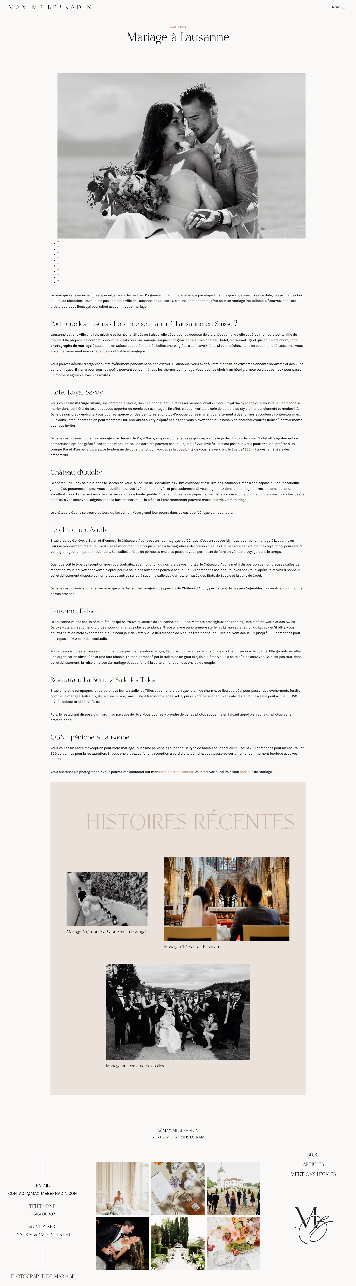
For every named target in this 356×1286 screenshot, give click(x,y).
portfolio (246, 772)
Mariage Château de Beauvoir (191, 947)
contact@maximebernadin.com (43, 1193)
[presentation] (107, 899)
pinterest (59, 1235)
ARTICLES (313, 1164)
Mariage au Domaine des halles (135, 1065)
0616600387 (43, 1213)
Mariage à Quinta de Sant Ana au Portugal (106, 932)
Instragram (30, 1235)
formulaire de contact (176, 772)
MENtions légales (313, 1174)
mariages (178, 27)
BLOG (313, 1155)
